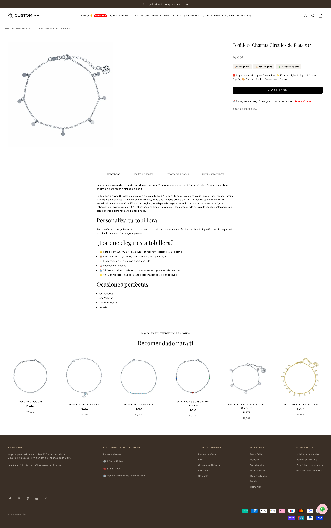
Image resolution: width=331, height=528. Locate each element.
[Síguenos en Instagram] (19, 498)
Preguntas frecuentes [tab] (212, 174)
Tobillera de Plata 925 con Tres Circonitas (192, 403)
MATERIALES (244, 15)
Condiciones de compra (309, 465)
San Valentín (257, 465)
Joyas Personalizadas (16, 28)
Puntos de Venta (207, 454)
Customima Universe (209, 465)
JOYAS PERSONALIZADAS (123, 15)
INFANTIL (169, 15)
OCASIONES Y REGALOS (220, 15)
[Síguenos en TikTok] (46, 498)
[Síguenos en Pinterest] (28, 498)
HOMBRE (157, 15)
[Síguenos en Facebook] (10, 498)
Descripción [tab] (113, 174)
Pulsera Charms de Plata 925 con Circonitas (246, 406)
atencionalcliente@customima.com (126, 475)
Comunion (256, 486)
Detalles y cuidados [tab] (142, 174)
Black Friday (257, 454)
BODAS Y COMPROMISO (190, 15)
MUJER (145, 15)
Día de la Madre (259, 476)
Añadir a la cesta (278, 90)
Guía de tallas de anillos (309, 470)
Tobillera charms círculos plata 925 (51, 28)
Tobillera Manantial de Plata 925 (300, 404)
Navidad (254, 459)
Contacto (203, 476)
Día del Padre (257, 470)
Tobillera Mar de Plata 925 (138, 404)
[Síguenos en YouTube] (37, 498)
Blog (200, 459)
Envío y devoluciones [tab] (177, 174)
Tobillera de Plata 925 (30, 401)
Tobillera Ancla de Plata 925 (84, 404)
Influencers (204, 470)
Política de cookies (306, 459)
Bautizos (255, 481)
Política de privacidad (308, 454)
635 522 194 (114, 468)
